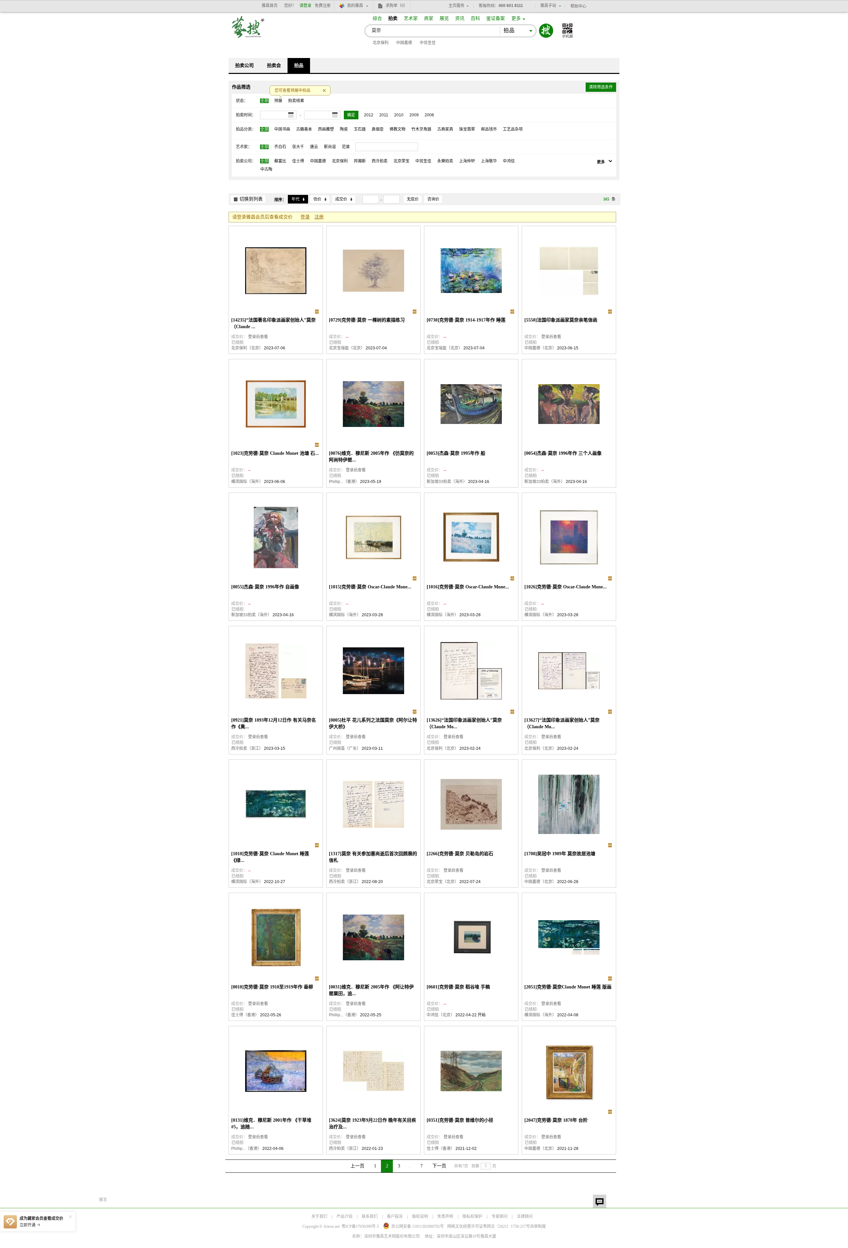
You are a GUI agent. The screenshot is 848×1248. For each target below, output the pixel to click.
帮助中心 (578, 6)
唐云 (314, 147)
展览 (444, 18)
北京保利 (381, 42)
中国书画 (282, 129)
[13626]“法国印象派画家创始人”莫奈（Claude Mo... (464, 723)
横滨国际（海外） (247, 481)
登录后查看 (258, 336)
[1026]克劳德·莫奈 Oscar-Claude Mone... (565, 586)
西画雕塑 (326, 129)
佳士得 (298, 161)
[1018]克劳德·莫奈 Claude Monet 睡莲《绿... (270, 857)
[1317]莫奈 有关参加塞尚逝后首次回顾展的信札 (373, 857)
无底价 (413, 199)
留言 (599, 1201)
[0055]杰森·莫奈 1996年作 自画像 (265, 586)
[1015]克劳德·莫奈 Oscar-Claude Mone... (370, 586)
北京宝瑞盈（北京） (347, 348)
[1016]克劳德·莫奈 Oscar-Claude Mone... (468, 586)
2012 (368, 115)
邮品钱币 (489, 129)
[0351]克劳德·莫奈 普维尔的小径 (460, 1120)
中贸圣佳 (428, 42)
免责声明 (445, 1216)
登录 (305, 216)
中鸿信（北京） (440, 1015)
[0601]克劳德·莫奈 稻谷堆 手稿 (458, 986)
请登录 (305, 5)
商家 (428, 18)
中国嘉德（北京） (540, 348)
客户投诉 (395, 1216)
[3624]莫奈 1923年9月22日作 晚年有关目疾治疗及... (372, 1123)
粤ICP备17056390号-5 (360, 1226)
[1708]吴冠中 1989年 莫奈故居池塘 (559, 853)
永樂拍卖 (445, 161)
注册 (319, 216)
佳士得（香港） (245, 1015)
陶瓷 (344, 129)
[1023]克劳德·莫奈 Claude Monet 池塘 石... (275, 453)
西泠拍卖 (380, 161)
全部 (264, 100)
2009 (414, 115)
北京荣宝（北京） (442, 881)
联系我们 (370, 1216)
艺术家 (411, 18)
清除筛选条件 (601, 87)
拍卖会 (274, 65)
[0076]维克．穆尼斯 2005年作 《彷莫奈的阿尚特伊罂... (371, 456)
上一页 (357, 1165)
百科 (475, 18)
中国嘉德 (404, 42)
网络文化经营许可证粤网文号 (488, 1226)
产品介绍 (344, 1216)
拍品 (298, 65)
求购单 (396, 5)
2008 (429, 115)
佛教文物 (397, 129)
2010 (398, 115)
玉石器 (360, 129)
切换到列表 (251, 199)
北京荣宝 (401, 161)
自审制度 (538, 1226)
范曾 (346, 147)
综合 (377, 18)
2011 (383, 115)
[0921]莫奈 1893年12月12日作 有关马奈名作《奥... (273, 723)
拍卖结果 (296, 100)
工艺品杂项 (513, 129)
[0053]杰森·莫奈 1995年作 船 (456, 453)
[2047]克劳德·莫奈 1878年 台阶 (556, 1120)
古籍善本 (304, 129)
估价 (317, 199)
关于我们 (319, 1216)
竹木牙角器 (421, 129)
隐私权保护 (472, 1216)
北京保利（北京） (247, 348)
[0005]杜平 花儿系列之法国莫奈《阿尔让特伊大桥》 (373, 723)
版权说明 (420, 1216)
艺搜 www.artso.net (248, 31)
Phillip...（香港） (344, 481)
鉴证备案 (495, 18)
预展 (278, 100)
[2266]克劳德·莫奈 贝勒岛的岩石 (460, 853)
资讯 (459, 18)
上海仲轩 (467, 161)
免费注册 (323, 5)
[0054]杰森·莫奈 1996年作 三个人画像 (563, 453)
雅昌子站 (548, 5)
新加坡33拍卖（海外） (447, 481)
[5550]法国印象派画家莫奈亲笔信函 (560, 320)
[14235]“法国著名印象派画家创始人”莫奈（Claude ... (273, 323)
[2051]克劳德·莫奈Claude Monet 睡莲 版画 (567, 986)
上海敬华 (489, 161)
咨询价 (433, 199)
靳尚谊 (330, 147)
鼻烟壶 (378, 129)
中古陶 (266, 169)
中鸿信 (509, 161)
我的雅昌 (355, 5)
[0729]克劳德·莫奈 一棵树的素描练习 (367, 320)
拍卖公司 (244, 65)
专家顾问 (499, 1216)
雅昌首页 (270, 5)
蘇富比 (280, 161)
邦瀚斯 (360, 161)
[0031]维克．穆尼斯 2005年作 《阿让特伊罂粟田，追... (371, 990)
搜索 (546, 31)
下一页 (439, 1165)
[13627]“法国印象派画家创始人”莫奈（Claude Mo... (562, 723)
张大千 (298, 147)
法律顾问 (525, 1216)
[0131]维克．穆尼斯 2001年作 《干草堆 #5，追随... (271, 1123)
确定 (351, 115)
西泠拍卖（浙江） (247, 748)
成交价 (341, 199)
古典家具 (445, 129)
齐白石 (280, 147)
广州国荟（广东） (345, 748)
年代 (295, 199)
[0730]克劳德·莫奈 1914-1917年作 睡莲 (466, 320)
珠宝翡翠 (467, 129)
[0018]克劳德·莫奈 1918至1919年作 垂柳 (272, 986)
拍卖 (393, 18)
